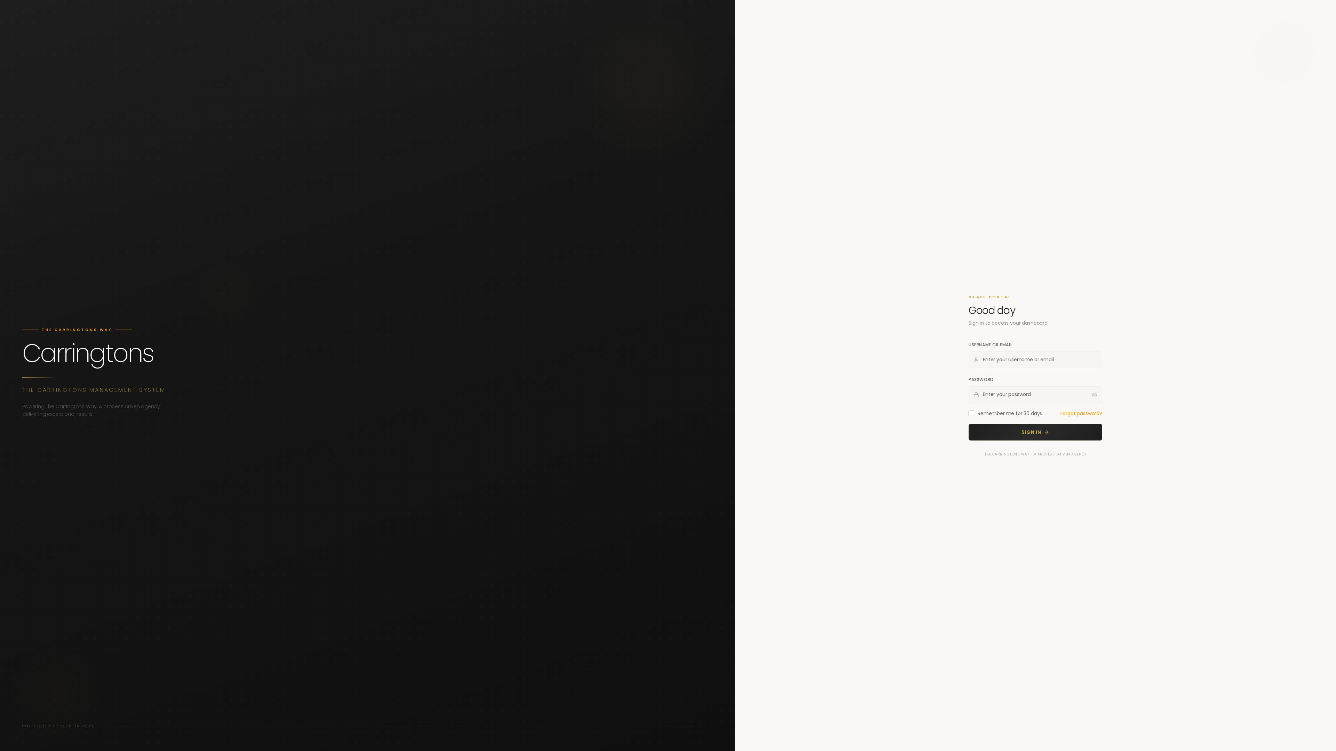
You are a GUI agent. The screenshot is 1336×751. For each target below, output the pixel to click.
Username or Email (990, 345)
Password (981, 379)
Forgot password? (1081, 413)
